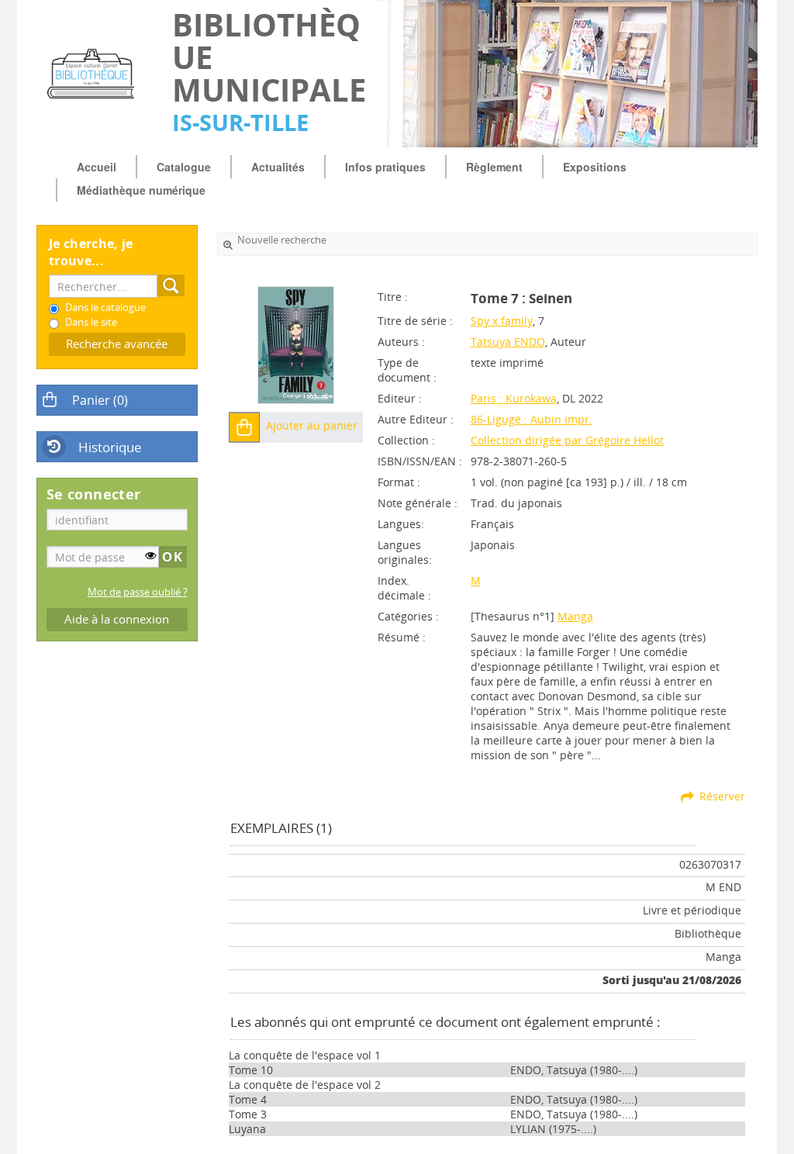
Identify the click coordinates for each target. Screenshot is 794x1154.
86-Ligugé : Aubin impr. (531, 419)
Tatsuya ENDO (508, 341)
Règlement (494, 166)
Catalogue (184, 166)
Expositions (595, 166)
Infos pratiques (385, 166)
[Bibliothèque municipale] (96, 73)
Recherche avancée (116, 344)
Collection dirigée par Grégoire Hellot (567, 440)
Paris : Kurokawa (514, 398)
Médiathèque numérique (141, 190)
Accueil (96, 166)
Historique (110, 447)
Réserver (722, 796)
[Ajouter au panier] (244, 427)
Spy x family (502, 320)
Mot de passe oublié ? (138, 592)
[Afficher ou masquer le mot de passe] (150, 555)
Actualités (278, 166)
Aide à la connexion (116, 619)
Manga (575, 616)
